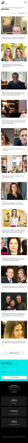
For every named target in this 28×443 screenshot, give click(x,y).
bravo (26, 441)
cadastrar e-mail (14, 377)
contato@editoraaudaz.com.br (14, 389)
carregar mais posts (14, 353)
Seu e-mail (4, 371)
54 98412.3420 (14, 392)
